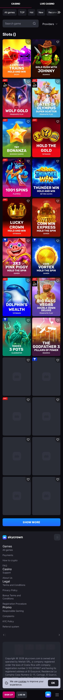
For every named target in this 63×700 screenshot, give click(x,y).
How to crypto (10, 560)
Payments (8, 555)
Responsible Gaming (13, 610)
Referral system (11, 626)
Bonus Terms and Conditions (12, 597)
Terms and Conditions (14, 585)
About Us (7, 577)
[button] (50, 24)
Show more (31, 522)
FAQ (5, 565)
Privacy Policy (10, 590)
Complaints (8, 616)
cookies (22, 681)
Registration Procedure (14, 603)
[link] (19, 647)
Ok (53, 683)
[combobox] (50, 24)
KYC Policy (8, 621)
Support (7, 572)
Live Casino (47, 3)
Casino (15, 3)
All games (8, 549)
